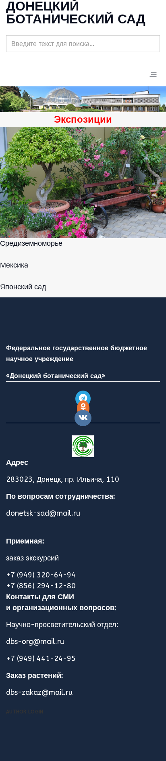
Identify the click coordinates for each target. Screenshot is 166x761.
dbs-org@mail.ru (35, 641)
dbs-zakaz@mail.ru (39, 692)
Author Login (25, 712)
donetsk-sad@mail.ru (43, 513)
